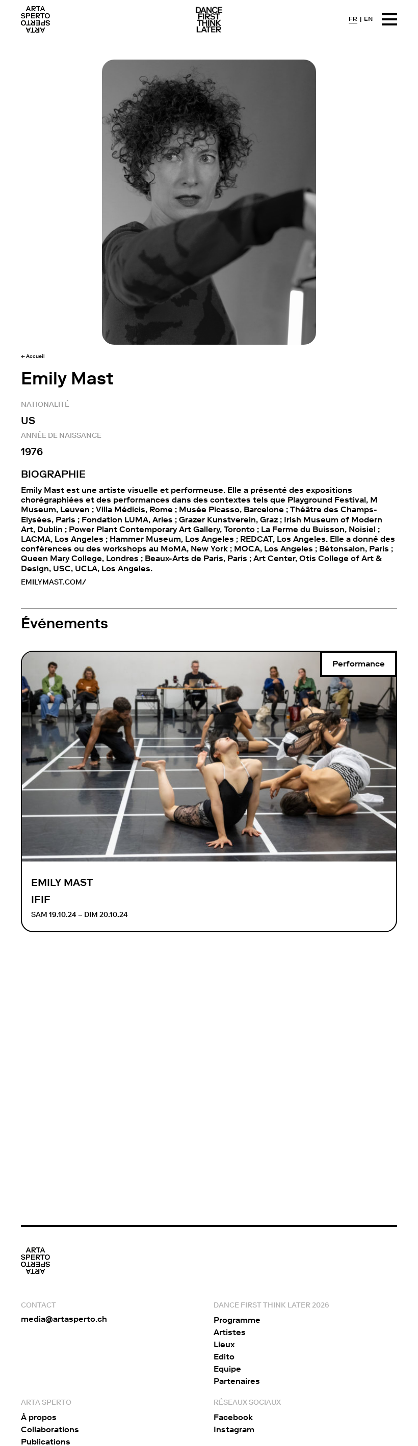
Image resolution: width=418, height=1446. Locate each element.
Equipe (227, 1369)
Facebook (233, 1417)
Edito (224, 1356)
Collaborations (50, 1429)
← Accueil (33, 356)
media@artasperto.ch (64, 1319)
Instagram (234, 1429)
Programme (237, 1320)
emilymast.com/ (53, 582)
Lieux (224, 1344)
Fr (353, 19)
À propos (39, 1417)
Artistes (230, 1332)
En (368, 19)
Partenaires (237, 1381)
